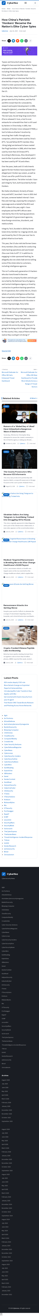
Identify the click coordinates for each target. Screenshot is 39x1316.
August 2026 (6, 1080)
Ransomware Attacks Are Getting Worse (16, 606)
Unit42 (6, 843)
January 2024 (6, 1246)
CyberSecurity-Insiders (12, 756)
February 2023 (6, 1287)
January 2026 (6, 1106)
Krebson (7, 799)
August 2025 (6, 1174)
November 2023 (7, 1253)
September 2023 (7, 1261)
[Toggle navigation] (25, 3)
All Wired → (33, 398)
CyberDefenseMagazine (12, 747)
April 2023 (5, 1279)
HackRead (7, 782)
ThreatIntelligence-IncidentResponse (18, 837)
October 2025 (6, 1118)
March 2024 (5, 1238)
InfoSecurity (8, 791)
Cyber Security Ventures (12, 744)
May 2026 (5, 1091)
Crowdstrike (8, 741)
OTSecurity (8, 808)
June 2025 (5, 1182)
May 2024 (5, 1231)
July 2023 (5, 1268)
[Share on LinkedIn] (13, 40)
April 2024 (5, 1234)
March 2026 (5, 1099)
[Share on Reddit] (17, 40)
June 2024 (5, 1227)
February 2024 (6, 1242)
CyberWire (8, 765)
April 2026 (5, 1095)
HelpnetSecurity (10, 785)
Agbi (5, 715)
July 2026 (5, 1084)
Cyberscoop (8, 753)
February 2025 (6, 1197)
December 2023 (7, 1249)
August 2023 (6, 1264)
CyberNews (8, 750)
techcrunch (8, 828)
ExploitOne (8, 770)
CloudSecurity (9, 736)
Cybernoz (22, 443)
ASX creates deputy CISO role (14, 682)
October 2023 (6, 1257)
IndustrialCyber (9, 788)
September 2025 (7, 1121)
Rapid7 (6, 814)
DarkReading (9, 768)
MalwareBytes (9, 802)
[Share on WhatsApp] (22, 40)
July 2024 (5, 1223)
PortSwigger (9, 811)
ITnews (6, 794)
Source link (6, 351)
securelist (7, 820)
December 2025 (7, 1110)
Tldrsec (7, 840)
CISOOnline (8, 733)
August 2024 (6, 1219)
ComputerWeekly (10, 739)
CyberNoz (10, 2)
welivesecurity (9, 849)
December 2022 (7, 1294)
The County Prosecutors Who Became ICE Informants (18, 473)
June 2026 (5, 1087)
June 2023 (5, 1272)
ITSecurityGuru (9, 797)
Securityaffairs (9, 823)
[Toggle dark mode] (35, 3)
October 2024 (6, 1212)
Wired (8, 9)
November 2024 (7, 1208)
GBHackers (8, 773)
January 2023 (6, 1291)
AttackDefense (9, 721)
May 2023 (5, 1276)
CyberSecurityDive (10, 759)
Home (3, 9)
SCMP (6, 817)
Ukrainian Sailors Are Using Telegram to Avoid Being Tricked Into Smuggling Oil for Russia (19, 517)
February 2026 (6, 1103)
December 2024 (7, 1204)
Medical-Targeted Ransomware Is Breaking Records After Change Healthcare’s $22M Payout (19, 562)
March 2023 (5, 1283)
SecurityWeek (9, 825)
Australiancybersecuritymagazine (16, 724)
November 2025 (7, 1114)
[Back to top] (1, 1314)
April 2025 (5, 1189)
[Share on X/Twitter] (9, 40)
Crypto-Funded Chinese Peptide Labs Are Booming (19, 649)
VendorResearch (10, 846)
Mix (5, 805)
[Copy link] (30, 41)
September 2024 (7, 1216)
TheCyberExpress (10, 831)
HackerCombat (9, 779)
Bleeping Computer (11, 730)
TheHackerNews (10, 834)
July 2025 (5, 1178)
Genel (6, 776)
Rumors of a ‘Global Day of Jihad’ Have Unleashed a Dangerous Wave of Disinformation (19, 429)
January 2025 (6, 1201)
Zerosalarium (9, 854)
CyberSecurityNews (11, 762)
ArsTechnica (8, 718)
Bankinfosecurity (10, 727)
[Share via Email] (26, 40)
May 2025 (5, 1186)
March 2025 (5, 1193)
